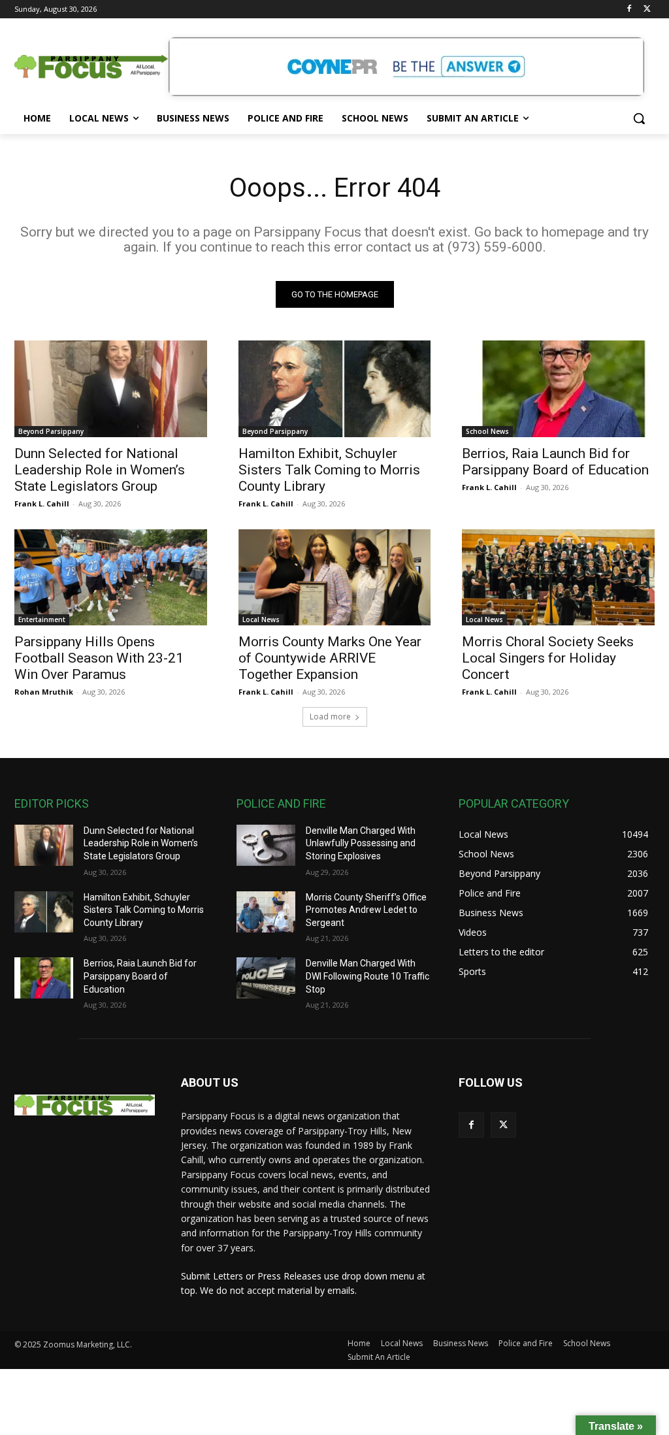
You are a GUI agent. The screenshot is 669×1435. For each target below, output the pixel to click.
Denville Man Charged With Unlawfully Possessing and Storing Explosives (361, 843)
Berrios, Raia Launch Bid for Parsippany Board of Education (555, 462)
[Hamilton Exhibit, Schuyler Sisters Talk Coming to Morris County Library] (334, 388)
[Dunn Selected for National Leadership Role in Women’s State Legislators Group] (110, 388)
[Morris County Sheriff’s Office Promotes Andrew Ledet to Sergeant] (266, 911)
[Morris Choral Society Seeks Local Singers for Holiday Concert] (558, 577)
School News (487, 431)
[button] (639, 118)
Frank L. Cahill (41, 503)
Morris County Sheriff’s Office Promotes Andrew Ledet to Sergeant (366, 910)
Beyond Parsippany (51, 431)
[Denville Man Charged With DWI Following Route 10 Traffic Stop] (266, 977)
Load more (330, 716)
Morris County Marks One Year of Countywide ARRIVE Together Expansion (329, 658)
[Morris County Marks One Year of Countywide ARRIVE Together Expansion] (334, 577)
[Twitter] (647, 9)
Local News (261, 619)
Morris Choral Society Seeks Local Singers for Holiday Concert (548, 658)
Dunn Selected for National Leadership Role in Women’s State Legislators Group (99, 470)
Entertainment (41, 619)
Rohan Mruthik (43, 692)
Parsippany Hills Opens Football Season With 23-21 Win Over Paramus (99, 658)
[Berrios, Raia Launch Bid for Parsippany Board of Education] (558, 388)
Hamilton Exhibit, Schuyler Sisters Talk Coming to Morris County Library (329, 470)
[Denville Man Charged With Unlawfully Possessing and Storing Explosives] (266, 845)
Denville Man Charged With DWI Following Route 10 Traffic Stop (367, 976)
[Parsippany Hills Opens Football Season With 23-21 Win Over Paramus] (110, 577)
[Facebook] (628, 9)
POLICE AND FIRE (281, 803)
